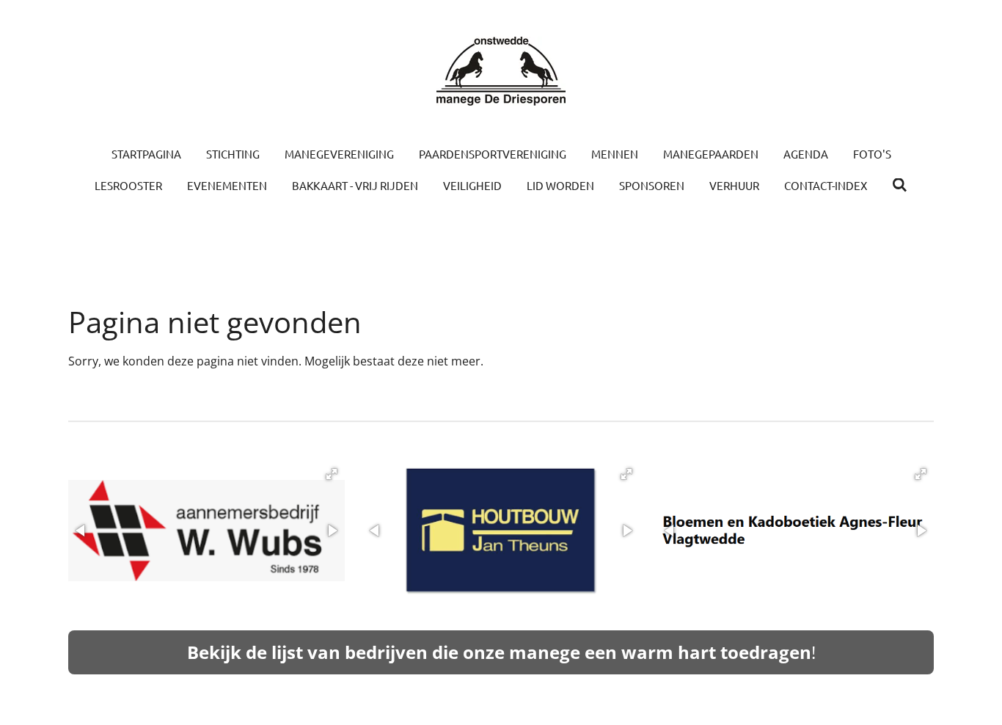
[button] (331, 474)
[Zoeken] (899, 184)
